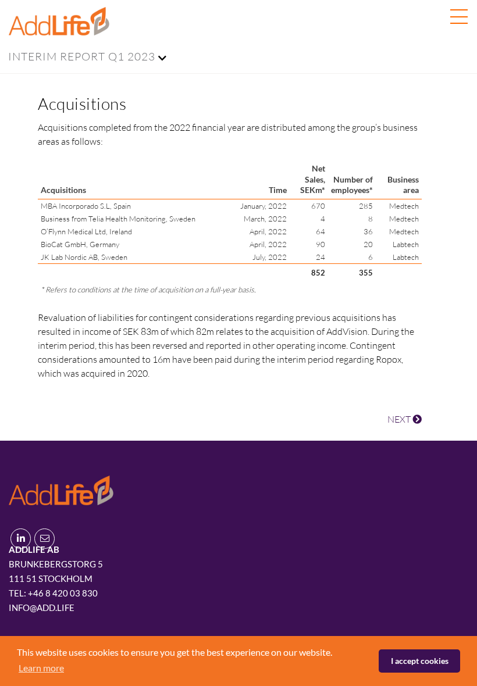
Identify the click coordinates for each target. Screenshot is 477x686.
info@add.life (41, 607)
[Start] (61, 488)
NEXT (399, 419)
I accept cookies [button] (419, 661)
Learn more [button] (41, 667)
